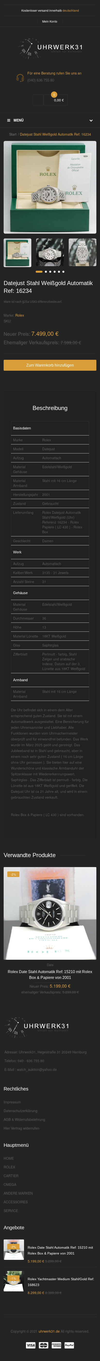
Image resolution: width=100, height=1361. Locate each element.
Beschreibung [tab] (50, 408)
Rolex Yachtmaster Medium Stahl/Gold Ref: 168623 (61, 1282)
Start (13, 134)
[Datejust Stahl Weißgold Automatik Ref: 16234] (17, 252)
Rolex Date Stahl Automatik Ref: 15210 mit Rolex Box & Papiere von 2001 (50, 975)
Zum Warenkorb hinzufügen (50, 365)
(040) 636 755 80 (40, 80)
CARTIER (11, 1175)
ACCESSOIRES (16, 1201)
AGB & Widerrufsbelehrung (24, 1119)
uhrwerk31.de (49, 1331)
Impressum (12, 1101)
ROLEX (9, 1166)
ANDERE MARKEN (18, 1193)
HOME (9, 1158)
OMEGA (10, 1184)
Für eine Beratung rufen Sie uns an (54, 73)
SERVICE (11, 1210)
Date (50, 964)
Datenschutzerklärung (20, 1110)
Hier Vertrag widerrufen (21, 1128)
